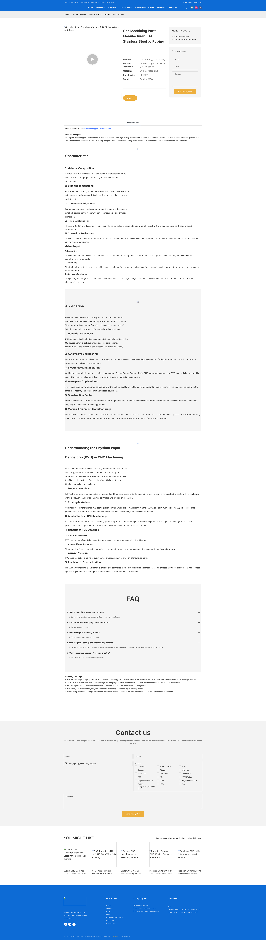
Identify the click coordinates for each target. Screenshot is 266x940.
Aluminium (142, 766)
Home (108, 905)
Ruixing (66, 14)
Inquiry (130, 98)
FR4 (183, 784)
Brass (184, 766)
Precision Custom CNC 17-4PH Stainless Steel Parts (161, 872)
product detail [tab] (133, 123)
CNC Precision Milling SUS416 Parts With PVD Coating (102, 872)
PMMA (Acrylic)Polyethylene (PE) (146, 786)
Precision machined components (167, 838)
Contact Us (110, 923)
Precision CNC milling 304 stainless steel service (189, 872)
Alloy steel (142, 773)
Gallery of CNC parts (194, 838)
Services (109, 908)
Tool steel (164, 773)
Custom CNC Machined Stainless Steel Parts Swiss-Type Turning (76, 872)
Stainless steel (165, 766)
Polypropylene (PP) (189, 781)
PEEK (162, 784)
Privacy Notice (125, 936)
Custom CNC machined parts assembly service (131, 872)
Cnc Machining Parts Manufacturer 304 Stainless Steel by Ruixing (98, 14)
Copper (141, 770)
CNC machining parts (141, 905)
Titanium (163, 770)
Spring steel (186, 773)
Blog (108, 914)
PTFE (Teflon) (187, 777)
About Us (110, 920)
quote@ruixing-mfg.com (193, 2)
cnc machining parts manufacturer (97, 129)
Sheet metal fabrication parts (144, 908)
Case (108, 911)
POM (161, 777)
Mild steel (185, 770)
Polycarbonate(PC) (145, 781)
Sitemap (115, 936)
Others (183, 838)
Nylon (162, 781)
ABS (139, 777)
